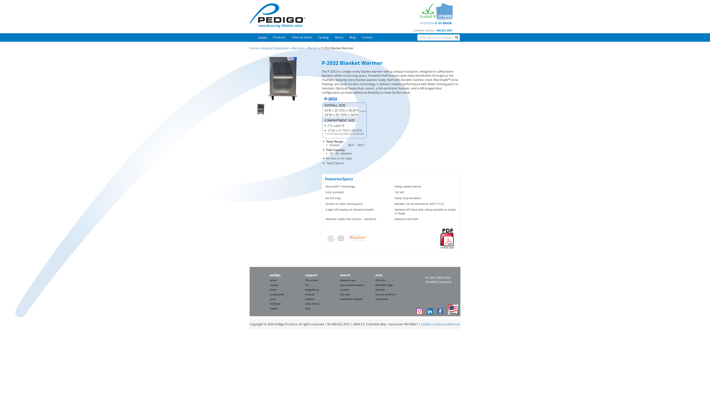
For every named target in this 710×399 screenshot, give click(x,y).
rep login (380, 289)
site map (345, 294)
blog (307, 308)
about (273, 280)
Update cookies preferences (440, 324)
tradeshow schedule (351, 299)
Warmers (298, 48)
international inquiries (352, 285)
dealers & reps (348, 280)
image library (312, 289)
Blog (352, 37)
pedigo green (277, 294)
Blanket (313, 48)
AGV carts (380, 280)
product (344, 289)
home (273, 289)
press (273, 299)
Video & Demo (302, 37)
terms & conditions (385, 294)
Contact (367, 37)
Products (279, 37)
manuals (310, 294)
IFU (307, 285)
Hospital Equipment (275, 48)
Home (262, 37)
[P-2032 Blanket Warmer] (283, 78)
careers (274, 308)
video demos (312, 303)
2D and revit (311, 280)
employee (275, 303)
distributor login (384, 285)
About (339, 37)
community (381, 299)
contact (274, 285)
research (310, 299)
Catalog (323, 37)
